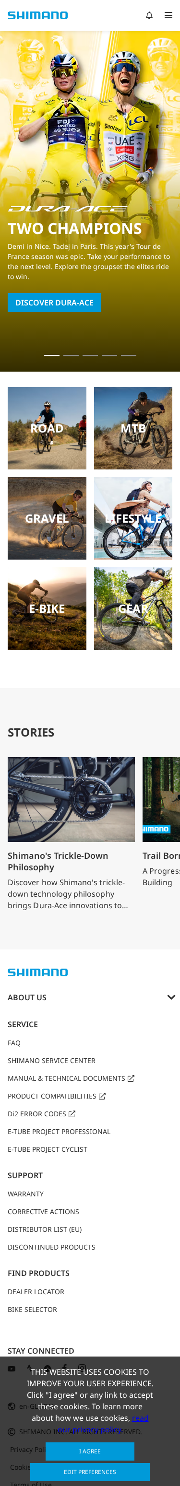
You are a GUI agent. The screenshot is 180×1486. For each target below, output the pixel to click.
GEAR (133, 608)
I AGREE (90, 1451)
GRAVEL (47, 518)
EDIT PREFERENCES (90, 1472)
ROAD (47, 428)
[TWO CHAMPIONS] (52, 355)
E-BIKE (47, 608)
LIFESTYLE (133, 518)
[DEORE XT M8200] (90, 355)
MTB (133, 428)
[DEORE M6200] (109, 355)
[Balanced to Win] (71, 355)
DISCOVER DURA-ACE (54, 302)
